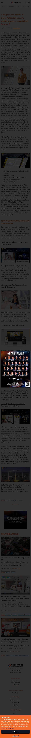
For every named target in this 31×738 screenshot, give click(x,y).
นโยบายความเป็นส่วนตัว (8, 728)
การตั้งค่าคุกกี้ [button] (15, 736)
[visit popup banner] (15, 369)
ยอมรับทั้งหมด (15, 731)
